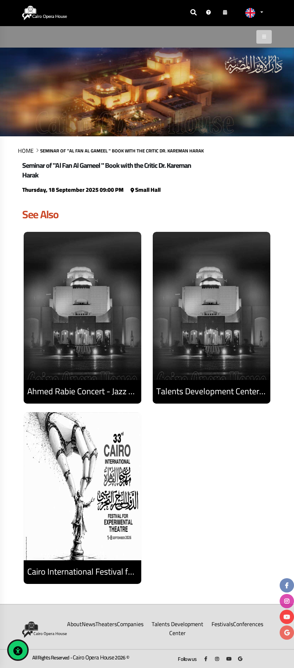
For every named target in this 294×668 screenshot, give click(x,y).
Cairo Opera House (93, 657)
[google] (287, 632)
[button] (254, 13)
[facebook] (287, 585)
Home (26, 150)
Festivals (222, 624)
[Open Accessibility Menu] (18, 650)
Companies (130, 624)
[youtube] (287, 616)
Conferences (248, 624)
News (88, 624)
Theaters (106, 624)
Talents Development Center (177, 628)
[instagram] (286, 601)
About (74, 624)
